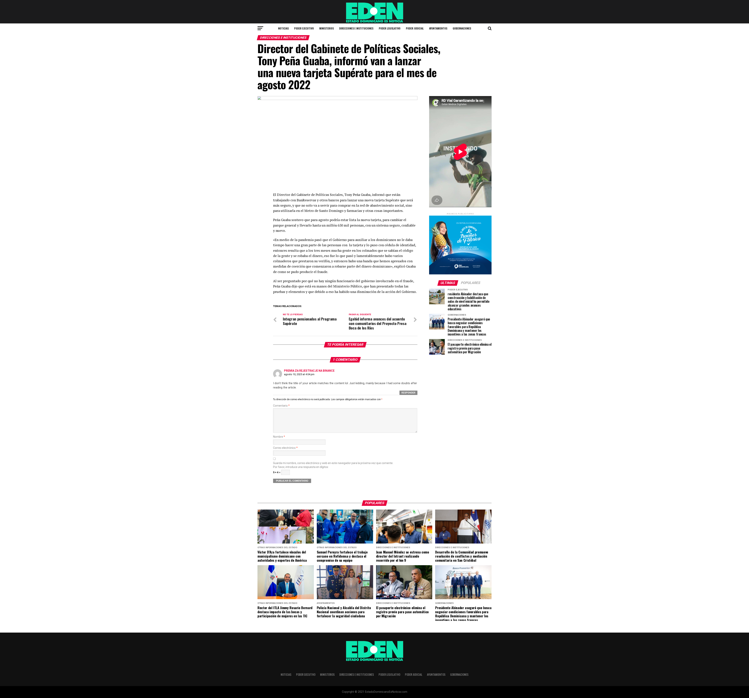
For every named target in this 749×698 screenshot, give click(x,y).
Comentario (281, 405)
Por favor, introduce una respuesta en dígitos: (301, 467)
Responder (408, 392)
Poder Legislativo (389, 28)
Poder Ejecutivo (304, 28)
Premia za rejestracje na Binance (309, 370)
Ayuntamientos (438, 28)
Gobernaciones (462, 28)
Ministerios (326, 28)
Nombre (279, 436)
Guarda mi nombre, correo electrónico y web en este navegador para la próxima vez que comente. (333, 463)
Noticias (283, 28)
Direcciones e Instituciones (356, 28)
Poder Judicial (415, 28)
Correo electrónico (285, 447)
